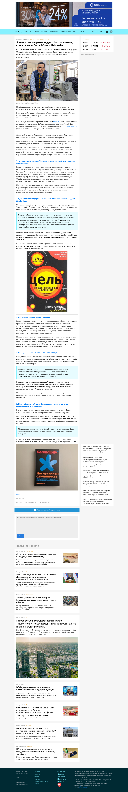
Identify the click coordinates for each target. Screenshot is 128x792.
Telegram (62, 771)
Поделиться (46, 502)
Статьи (36, 32)
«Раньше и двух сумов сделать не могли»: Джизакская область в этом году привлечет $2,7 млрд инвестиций (36, 577)
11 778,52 (94, 42)
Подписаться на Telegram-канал (48, 510)
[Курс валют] (107, 31)
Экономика (30, 551)
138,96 (93, 49)
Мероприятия (78, 32)
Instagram (62, 776)
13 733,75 (94, 46)
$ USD (85, 42)
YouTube (61, 781)
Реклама (37, 774)
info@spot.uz (83, 787)
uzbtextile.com (71, 126)
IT (27, 617)
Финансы (29, 746)
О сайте (36, 776)
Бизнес (28, 705)
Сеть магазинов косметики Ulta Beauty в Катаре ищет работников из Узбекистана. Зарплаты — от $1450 (35, 710)
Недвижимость (65, 32)
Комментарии (31, 502)
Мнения (44, 32)
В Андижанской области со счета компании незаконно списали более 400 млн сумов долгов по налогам (36, 730)
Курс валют (86, 39)
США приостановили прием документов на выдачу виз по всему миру (36, 555)
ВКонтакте (62, 779)
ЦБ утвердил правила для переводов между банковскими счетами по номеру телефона (35, 751)
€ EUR (85, 46)
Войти (21, 536)
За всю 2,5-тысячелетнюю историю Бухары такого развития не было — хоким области (36, 600)
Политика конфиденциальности (41, 780)
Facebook (62, 774)
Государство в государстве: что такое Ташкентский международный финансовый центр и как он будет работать (46, 623)
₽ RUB (85, 49)
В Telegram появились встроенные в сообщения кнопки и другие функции (35, 688)
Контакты (37, 771)
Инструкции (53, 32)
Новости (28, 32)
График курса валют (88, 54)
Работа (36, 784)
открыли (56, 122)
